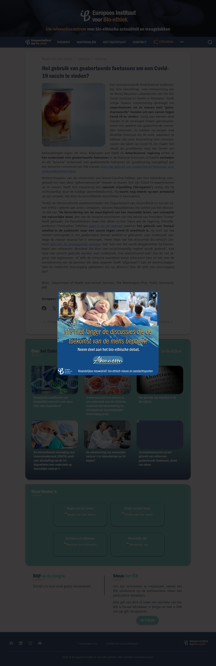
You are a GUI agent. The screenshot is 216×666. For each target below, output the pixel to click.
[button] (108, 333)
